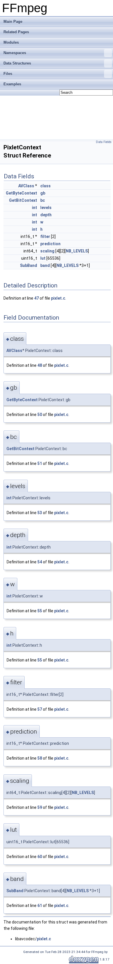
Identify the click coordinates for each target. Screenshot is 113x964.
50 (39, 414)
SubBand (28, 265)
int (34, 207)
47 (36, 298)
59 (39, 807)
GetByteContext (21, 193)
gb (42, 193)
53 (39, 512)
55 (39, 611)
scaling (47, 251)
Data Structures (17, 63)
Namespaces (14, 53)
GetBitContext (23, 200)
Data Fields (104, 142)
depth (46, 214)
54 (39, 562)
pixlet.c (58, 298)
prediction (50, 243)
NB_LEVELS (77, 251)
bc (42, 200)
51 (39, 463)
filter (45, 236)
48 (39, 365)
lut (42, 258)
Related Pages (16, 32)
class (45, 186)
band (45, 265)
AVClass (26, 186)
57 (39, 709)
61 (39, 905)
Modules (11, 42)
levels (46, 207)
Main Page (12, 21)
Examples (12, 84)
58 (39, 758)
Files (7, 74)
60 (39, 856)
